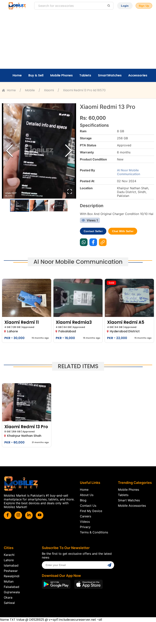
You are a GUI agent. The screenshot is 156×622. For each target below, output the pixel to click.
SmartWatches (110, 75)
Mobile (30, 90)
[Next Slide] (68, 151)
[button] (39, 151)
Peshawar (11, 571)
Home (17, 75)
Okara (8, 597)
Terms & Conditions (94, 532)
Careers (85, 516)
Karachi (9, 555)
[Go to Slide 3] (58, 206)
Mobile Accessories (132, 505)
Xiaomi (49, 90)
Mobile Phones (61, 75)
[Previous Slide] (9, 151)
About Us (86, 495)
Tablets (85, 75)
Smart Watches (129, 500)
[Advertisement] (78, 40)
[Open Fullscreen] (69, 192)
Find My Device (91, 511)
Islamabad (11, 565)
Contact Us (88, 505)
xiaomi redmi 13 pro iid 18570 (84, 90)
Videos (85, 521)
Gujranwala (12, 592)
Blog (83, 500)
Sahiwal (9, 603)
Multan (9, 581)
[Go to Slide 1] (19, 206)
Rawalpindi (11, 576)
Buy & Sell (35, 75)
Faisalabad (11, 587)
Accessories (137, 75)
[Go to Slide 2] (39, 206)
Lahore (9, 560)
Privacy (85, 527)
